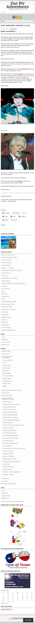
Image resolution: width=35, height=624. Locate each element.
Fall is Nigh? (5, 312)
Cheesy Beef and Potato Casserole (11, 404)
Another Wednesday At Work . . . (10, 301)
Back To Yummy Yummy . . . (9, 254)
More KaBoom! (5, 325)
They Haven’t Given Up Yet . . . (9, 309)
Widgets (5, 386)
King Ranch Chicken (8, 453)
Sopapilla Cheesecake (8, 466)
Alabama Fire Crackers (8, 399)
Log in (3, 337)
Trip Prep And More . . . (7, 262)
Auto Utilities (6, 357)
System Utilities (7, 378)
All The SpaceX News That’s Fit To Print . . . (13, 270)
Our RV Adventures (17, 5)
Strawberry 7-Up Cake (8, 474)
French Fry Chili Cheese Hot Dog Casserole (13, 425)
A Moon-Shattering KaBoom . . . (10, 330)
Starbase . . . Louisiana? (8, 267)
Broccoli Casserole (7, 401)
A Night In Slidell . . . (7, 351)
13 (27, 596)
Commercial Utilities (8, 360)
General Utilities (7, 365)
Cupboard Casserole (8, 422)
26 (22, 600)
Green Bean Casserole (8, 427)
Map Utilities (6, 370)
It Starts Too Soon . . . (7, 327)
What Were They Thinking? (8, 483)
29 (3, 601)
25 (17, 600)
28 (31, 600)
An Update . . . (5, 286)
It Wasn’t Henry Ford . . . (8, 395)
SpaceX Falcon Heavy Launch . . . (10, 257)
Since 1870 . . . (5, 481)
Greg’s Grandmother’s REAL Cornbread (11, 390)
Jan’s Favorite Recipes (7, 398)
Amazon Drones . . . (7, 280)
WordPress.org (5, 344)
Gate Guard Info (6, 354)
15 (3, 598)
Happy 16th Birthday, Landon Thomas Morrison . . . (14, 283)
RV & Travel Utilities (8, 375)
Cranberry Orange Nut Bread (10, 412)
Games (4, 362)
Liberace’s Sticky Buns (8, 456)
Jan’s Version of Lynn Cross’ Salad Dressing (14, 448)
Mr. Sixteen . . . (6, 275)
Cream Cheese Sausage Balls (10, 414)
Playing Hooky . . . (6, 296)
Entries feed (5, 339)
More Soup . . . (5, 293)
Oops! (3, 299)
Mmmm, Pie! (5, 322)
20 (27, 598)
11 (17, 596)
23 (8, 600)
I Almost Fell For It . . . (7, 260)
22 (3, 600)
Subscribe (28, 620)
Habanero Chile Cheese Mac (10, 430)
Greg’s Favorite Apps (7, 356)
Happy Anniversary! (6, 317)
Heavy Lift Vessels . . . (7, 273)
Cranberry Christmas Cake (9, 409)
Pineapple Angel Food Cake (9, 459)
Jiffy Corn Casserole (8, 451)
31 (13, 601)
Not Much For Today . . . (8, 306)
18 (17, 598)
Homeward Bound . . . (7, 265)
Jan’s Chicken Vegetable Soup (10, 435)
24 (13, 600)
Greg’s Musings (6, 393)
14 (31, 596)
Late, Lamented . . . (7, 288)
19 (22, 598)
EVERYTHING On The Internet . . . (10, 278)
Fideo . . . (4, 291)
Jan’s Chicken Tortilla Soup (9, 433)
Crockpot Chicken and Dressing (10, 417)
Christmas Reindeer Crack (9, 407)
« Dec (2, 603)
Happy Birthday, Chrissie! (8, 304)
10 (13, 596)
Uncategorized (13, 28)
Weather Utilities (7, 383)
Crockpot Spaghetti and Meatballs (11, 420)
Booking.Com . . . (6, 314)
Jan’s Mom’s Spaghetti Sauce (10, 443)
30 (8, 601)
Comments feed (6, 342)
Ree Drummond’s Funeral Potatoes (11, 461)
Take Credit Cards (7, 381)
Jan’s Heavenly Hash (8, 440)
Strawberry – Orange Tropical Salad (11, 472)
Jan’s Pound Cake (7, 446)
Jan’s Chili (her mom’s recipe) (10, 438)
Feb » (6, 603)
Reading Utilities (7, 373)
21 (31, 598)
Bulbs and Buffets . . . (9, 31)
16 (8, 598)
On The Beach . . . (6, 478)
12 (22, 596)
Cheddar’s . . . (5, 319)
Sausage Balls (6, 464)
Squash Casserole (7, 469)
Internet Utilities (7, 368)
